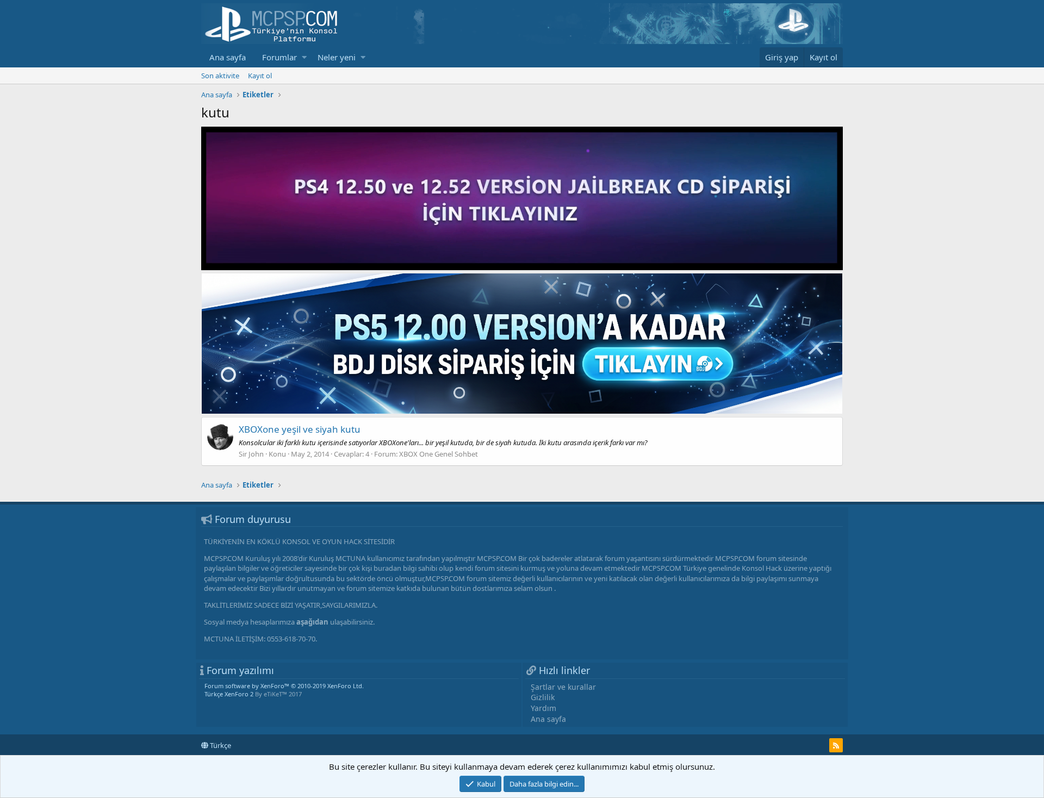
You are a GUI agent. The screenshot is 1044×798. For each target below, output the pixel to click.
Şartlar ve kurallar (563, 687)
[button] (304, 57)
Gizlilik (543, 697)
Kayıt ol (260, 75)
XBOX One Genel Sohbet (438, 454)
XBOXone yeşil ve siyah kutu (300, 429)
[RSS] (836, 745)
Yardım (543, 708)
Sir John (251, 454)
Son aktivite (220, 75)
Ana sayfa (227, 57)
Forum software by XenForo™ (284, 686)
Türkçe (219, 745)
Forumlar (279, 57)
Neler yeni (337, 57)
